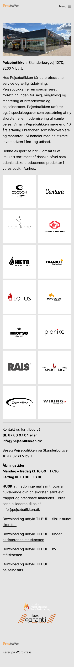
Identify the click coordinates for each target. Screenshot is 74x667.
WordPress (23, 652)
